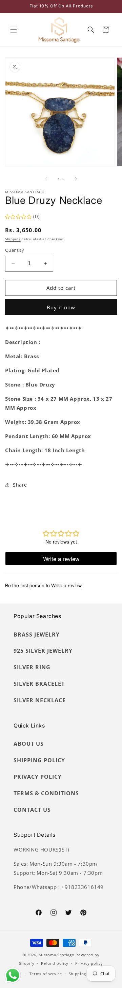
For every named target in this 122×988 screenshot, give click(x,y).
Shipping (13, 239)
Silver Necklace (40, 700)
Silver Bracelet (39, 683)
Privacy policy (89, 963)
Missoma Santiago (56, 954)
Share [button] (20, 485)
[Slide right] (75, 179)
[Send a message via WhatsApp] (12, 975)
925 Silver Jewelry (43, 650)
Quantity (14, 250)
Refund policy (54, 963)
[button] (13, 29)
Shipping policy (84, 973)
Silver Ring (32, 667)
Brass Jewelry (37, 634)
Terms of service (45, 973)
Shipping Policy (39, 760)
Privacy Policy (38, 776)
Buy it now (61, 307)
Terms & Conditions (46, 793)
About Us (29, 743)
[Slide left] (46, 179)
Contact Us (32, 809)
